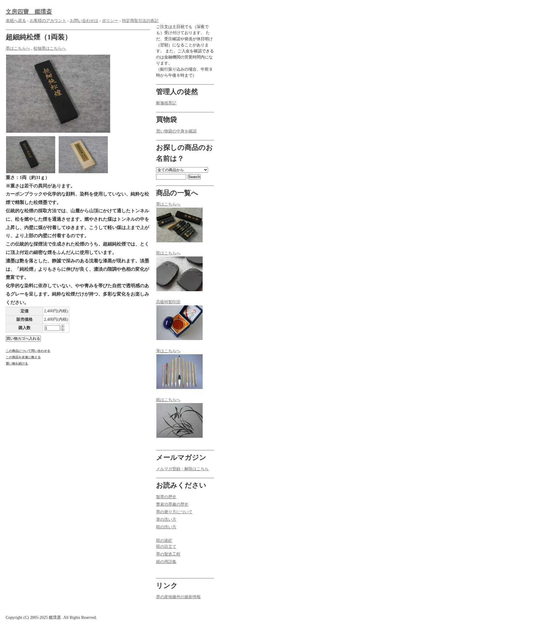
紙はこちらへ (168, 400)
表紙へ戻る (16, 21)
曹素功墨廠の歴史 (172, 504)
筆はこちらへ (168, 351)
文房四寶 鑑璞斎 (29, 11)
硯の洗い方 (166, 527)
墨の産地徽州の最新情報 (178, 597)
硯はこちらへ (168, 253)
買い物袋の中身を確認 (176, 131)
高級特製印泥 (168, 302)
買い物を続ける (17, 363)
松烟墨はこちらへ (50, 48)
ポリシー (110, 21)
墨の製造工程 (168, 554)
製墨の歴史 (166, 497)
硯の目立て (166, 546)
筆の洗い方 (166, 519)
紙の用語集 (166, 562)
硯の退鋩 (164, 540)
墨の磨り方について (174, 512)
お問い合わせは (84, 21)
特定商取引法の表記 (140, 21)
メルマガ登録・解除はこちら (182, 469)
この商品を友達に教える (23, 357)
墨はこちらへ (18, 48)
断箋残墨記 (166, 103)
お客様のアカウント (48, 21)
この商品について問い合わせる (28, 350)
